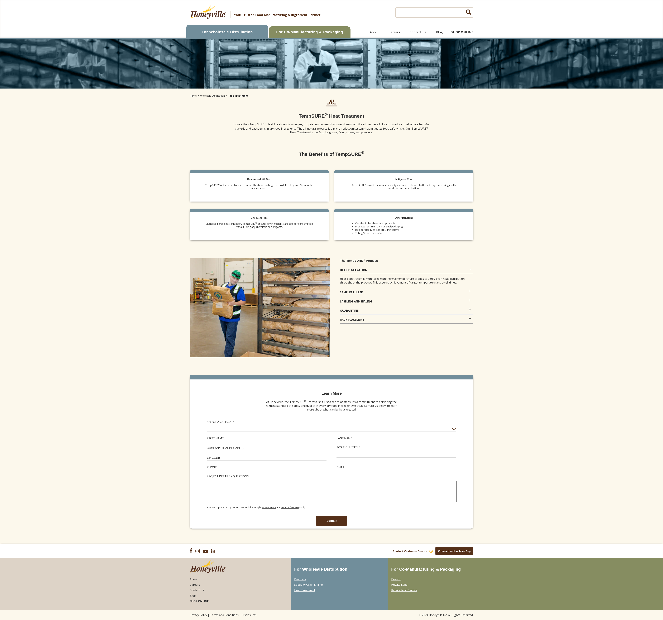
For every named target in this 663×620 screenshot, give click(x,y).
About (374, 32)
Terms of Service (290, 507)
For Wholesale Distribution (227, 32)
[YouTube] (206, 552)
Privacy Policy (269, 507)
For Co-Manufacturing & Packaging (309, 32)
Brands (396, 579)
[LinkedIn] (214, 551)
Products (300, 579)
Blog (439, 32)
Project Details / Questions (228, 476)
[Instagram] (198, 551)
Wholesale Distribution (212, 95)
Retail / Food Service (404, 590)
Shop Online (462, 32)
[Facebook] (192, 551)
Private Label (399, 585)
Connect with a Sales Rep (454, 551)
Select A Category (220, 422)
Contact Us (418, 32)
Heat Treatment (238, 95)
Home (193, 95)
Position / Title (348, 447)
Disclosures (249, 615)
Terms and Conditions (224, 615)
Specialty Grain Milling (308, 585)
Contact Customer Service (410, 551)
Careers (394, 32)
